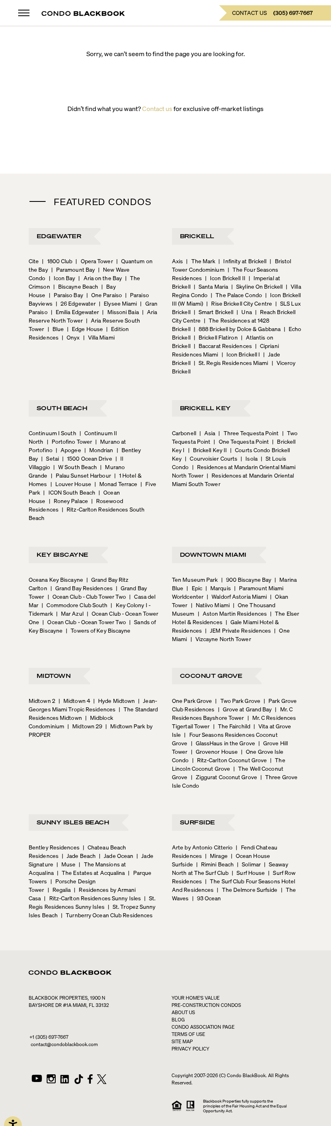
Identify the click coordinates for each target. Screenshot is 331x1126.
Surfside (197, 822)
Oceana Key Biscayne (56, 579)
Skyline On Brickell (257, 286)
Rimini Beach (215, 864)
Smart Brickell (214, 311)
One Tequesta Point (241, 441)
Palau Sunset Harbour (81, 475)
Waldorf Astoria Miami (237, 596)
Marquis (218, 587)
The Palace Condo (236, 294)
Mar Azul (70, 613)
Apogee (68, 449)
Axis (177, 260)
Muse (66, 864)
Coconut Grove (211, 675)
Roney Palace (68, 500)
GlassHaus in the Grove (223, 742)
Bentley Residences (54, 847)
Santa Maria (211, 286)
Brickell (197, 235)
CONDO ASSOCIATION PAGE (203, 1027)
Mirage (216, 855)
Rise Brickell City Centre (239, 303)
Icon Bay (62, 277)
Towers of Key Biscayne (98, 630)
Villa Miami (99, 337)
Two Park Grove (237, 700)
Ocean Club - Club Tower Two (87, 596)
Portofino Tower (69, 441)
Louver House (70, 483)
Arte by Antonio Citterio (202, 847)
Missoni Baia (120, 311)
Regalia (59, 889)
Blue (56, 328)
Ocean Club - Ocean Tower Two (84, 621)
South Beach (62, 407)
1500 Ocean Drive (87, 458)
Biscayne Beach (75, 286)
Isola (249, 458)
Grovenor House (214, 751)
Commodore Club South (74, 604)
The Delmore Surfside (247, 889)
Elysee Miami (118, 303)
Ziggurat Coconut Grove (224, 776)
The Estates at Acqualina (91, 872)
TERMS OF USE (188, 1034)
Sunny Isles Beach (73, 822)
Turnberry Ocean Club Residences (107, 914)
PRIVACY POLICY (190, 1049)
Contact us (157, 108)
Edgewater (59, 235)
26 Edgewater (76, 303)
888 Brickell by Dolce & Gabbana (237, 328)
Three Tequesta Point (248, 432)
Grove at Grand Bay (245, 709)
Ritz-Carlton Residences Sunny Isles (92, 898)
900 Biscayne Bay (246, 579)
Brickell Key (205, 407)
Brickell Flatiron (216, 337)
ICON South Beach (69, 492)
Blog (178, 1020)
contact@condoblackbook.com (64, 1044)
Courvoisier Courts (211, 458)
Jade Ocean (116, 855)
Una (244, 311)
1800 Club (57, 260)
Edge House (85, 328)
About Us (183, 1012)
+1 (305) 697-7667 (48, 1037)
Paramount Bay (73, 269)
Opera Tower (94, 260)
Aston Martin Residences (232, 613)
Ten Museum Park (195, 579)
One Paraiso (104, 294)
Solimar (249, 864)
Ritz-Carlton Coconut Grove (229, 759)
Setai (50, 458)
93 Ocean (206, 898)
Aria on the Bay (100, 277)
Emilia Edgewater (75, 311)
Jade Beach (79, 855)
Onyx (71, 337)
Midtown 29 (84, 726)
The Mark (200, 260)
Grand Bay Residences (81, 587)
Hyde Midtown (114, 700)
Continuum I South (52, 432)
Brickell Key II (207, 449)
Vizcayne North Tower (221, 638)
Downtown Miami (213, 554)
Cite (34, 260)
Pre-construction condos (206, 1005)
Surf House (248, 872)
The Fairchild (231, 726)
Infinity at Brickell (242, 260)
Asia (207, 432)
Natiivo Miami (210, 604)
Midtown (54, 675)
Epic (194, 587)
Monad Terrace (115, 483)
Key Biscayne (62, 554)
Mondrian (98, 449)
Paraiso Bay (66, 294)
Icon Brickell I (241, 354)
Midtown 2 (42, 700)
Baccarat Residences (223, 345)
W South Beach (75, 466)
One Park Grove (192, 700)
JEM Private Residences (238, 630)
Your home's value (196, 998)
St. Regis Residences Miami (231, 362)
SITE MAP (182, 1041)
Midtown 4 (74, 700)
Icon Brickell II (225, 277)
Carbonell (184, 432)
